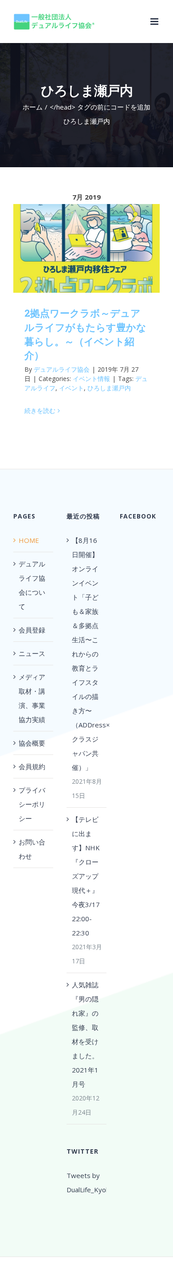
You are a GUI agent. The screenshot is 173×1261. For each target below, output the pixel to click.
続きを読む (39, 410)
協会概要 (32, 743)
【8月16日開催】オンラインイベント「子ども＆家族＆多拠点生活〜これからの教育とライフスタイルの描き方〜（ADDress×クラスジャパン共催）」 (87, 654)
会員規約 (32, 766)
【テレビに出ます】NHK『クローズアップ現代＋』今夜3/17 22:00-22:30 (86, 876)
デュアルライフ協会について (32, 585)
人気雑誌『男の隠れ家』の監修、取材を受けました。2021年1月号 (85, 1034)
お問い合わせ (32, 848)
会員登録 (32, 629)
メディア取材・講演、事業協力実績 (32, 698)
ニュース (32, 653)
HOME (29, 540)
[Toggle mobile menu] (155, 21)
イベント (71, 388)
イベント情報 (91, 378)
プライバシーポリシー (32, 804)
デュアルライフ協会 (62, 369)
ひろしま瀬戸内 (109, 388)
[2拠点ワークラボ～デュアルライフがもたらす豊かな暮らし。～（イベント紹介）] (86, 248)
